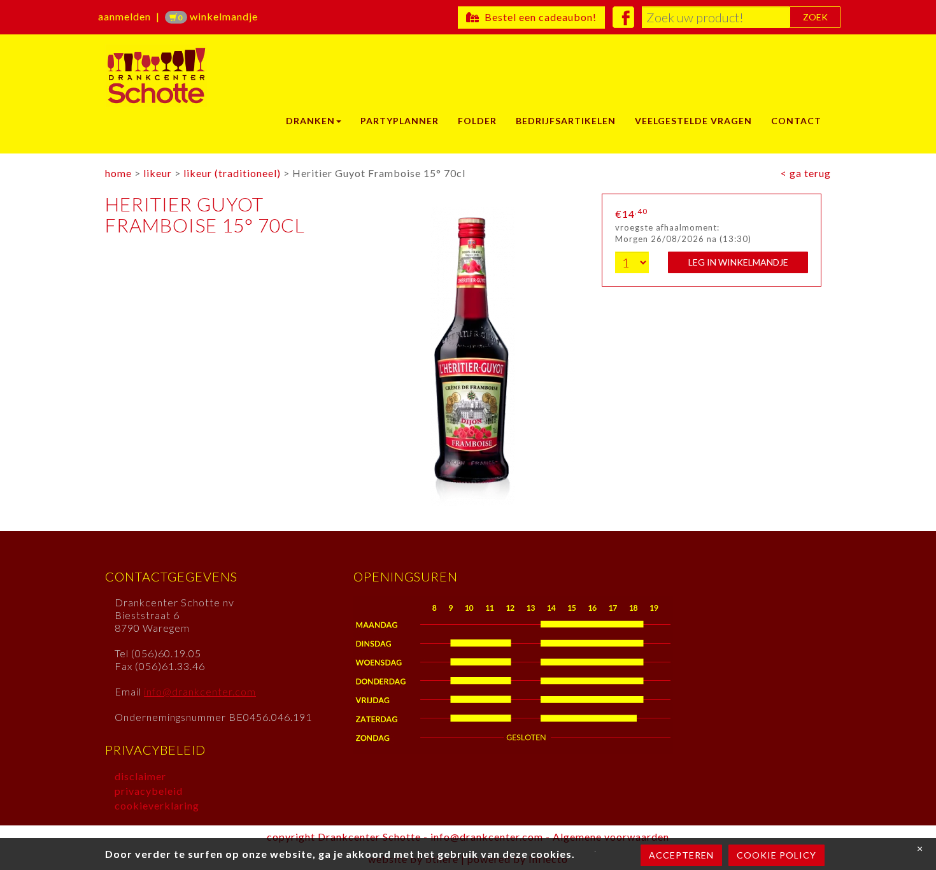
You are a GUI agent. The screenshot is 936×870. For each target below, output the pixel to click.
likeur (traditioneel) (232, 173)
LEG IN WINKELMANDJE (738, 262)
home (118, 173)
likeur (157, 173)
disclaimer (140, 776)
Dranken (310, 120)
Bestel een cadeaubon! (538, 17)
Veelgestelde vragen (693, 120)
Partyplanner (399, 120)
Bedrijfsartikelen (566, 120)
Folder (477, 120)
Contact (796, 120)
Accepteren (681, 855)
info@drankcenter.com (200, 691)
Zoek (815, 16)
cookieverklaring (157, 805)
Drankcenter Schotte (186, 76)
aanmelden (124, 16)
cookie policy (776, 855)
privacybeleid (149, 791)
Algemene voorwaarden (611, 837)
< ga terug (806, 173)
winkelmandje (218, 16)
